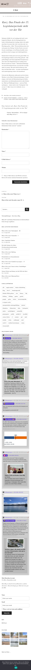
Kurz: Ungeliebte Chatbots (8, 240)
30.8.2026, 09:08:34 (18, 358)
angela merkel (9, 287)
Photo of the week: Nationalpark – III (11, 231)
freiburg (5, 296)
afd (3, 287)
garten (16, 296)
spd (21, 317)
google (4, 299)
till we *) (24, 3)
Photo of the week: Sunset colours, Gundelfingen (14, 266)
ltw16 (26, 98)
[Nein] (29, 665)
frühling (11, 296)
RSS (5, 587)
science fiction (6, 317)
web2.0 (4, 323)
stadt (26, 317)
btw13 (8, 290)
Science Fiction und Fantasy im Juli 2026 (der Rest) (14, 271)
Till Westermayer (23, 16)
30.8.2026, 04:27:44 (20, 403)
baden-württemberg (10, 98)
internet (23, 305)
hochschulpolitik (22, 299)
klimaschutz (13, 308)
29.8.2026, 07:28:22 (21, 520)
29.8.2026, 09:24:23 (18, 492)
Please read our (12, 609)
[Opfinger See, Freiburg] (14, 643)
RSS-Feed (4, 623)
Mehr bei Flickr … (6, 652)
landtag (20, 98)
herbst (14, 299)
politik (12, 314)
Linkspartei (25, 308)
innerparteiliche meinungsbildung (11, 305)
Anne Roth (7, 338)
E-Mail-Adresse (6, 159)
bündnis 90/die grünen (8, 293)
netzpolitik (19, 311)
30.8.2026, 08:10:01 (14, 455)
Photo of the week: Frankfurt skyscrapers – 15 (13, 261)
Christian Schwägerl (10, 520)
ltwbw (6, 99)
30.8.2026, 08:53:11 (17, 338)
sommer (17, 317)
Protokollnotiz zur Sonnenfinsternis (10, 257)
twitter (9, 320)
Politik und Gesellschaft (12, 95)
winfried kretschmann (13, 323)
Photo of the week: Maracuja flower (10, 276)
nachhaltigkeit (11, 311)
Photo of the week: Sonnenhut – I (10, 235)
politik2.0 (18, 314)
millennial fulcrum (9, 403)
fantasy (21, 293)
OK (16, 667)
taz (6, 455)
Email (3, 602)
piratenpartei (6, 314)
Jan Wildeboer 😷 (9, 419)
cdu (17, 293)
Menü (16, 10)
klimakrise (5, 308)
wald (22, 320)
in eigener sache (7, 302)
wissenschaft (6, 326)
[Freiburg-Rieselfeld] (6, 635)
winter (22, 323)
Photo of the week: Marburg (9, 252)
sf (12, 317)
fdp (26, 293)
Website (4, 167)
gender (21, 296)
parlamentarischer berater (18, 99)
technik (4, 320)
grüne (9, 299)
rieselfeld (25, 314)
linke (19, 308)
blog (4, 290)
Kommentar (5, 129)
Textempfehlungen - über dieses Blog (11, 216)
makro (4, 311)
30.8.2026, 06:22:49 (21, 419)
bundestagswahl (16, 290)
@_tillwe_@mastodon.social (9, 580)
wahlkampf (16, 320)
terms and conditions (17, 609)
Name (4, 151)
